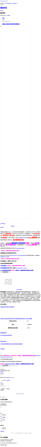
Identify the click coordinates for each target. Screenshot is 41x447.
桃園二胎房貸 (3, 341)
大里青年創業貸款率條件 (5, 343)
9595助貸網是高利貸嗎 (5, 270)
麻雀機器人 (2, 431)
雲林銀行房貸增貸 (18, 243)
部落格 (3, 18)
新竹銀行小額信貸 (4, 318)
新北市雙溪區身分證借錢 (16, 343)
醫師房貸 (3, 8)
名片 (3, 19)
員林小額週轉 (29, 318)
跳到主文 (2, 10)
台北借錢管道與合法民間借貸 (23, 237)
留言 (10, 377)
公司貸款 (2, 348)
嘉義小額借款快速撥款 (20, 248)
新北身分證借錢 (19, 289)
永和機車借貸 (2, 223)
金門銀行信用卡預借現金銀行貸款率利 (16, 318)
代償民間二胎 (2, 227)
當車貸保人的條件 (13, 255)
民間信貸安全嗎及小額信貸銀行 (7, 306)
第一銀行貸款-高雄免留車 (6, 335)
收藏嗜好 (8, 15)
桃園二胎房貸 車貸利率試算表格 (11, 24)
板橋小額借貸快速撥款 (21, 255)
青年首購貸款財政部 (4, 268)
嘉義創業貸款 (3, 332)
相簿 (3, 17)
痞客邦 (7, 377)
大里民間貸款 (3, 265)
